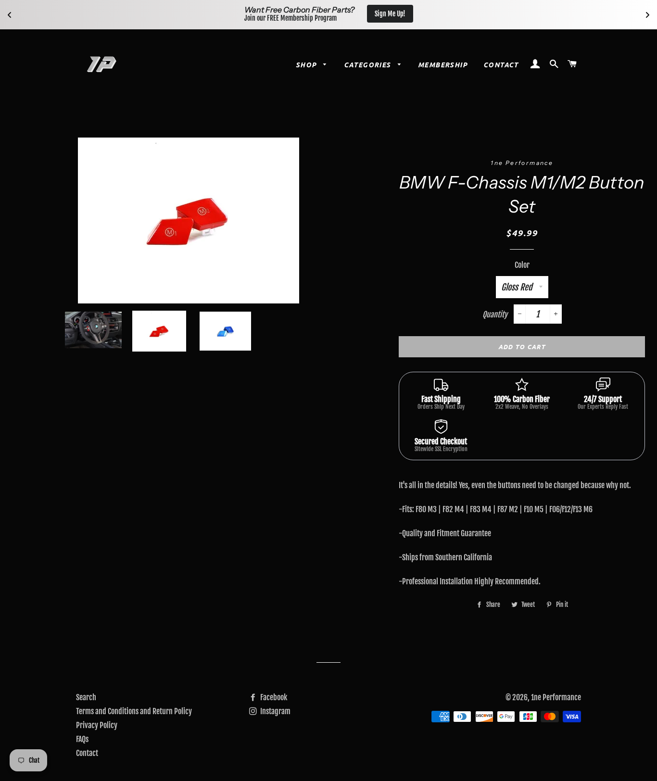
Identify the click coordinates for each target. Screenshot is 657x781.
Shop (307, 64)
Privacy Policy (96, 725)
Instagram (275, 711)
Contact (500, 64)
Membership (442, 64)
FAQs (82, 739)
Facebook (273, 697)
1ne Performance (556, 697)
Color (522, 265)
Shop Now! (575, 14)
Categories (368, 64)
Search (86, 697)
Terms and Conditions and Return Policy (134, 711)
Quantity (494, 314)
